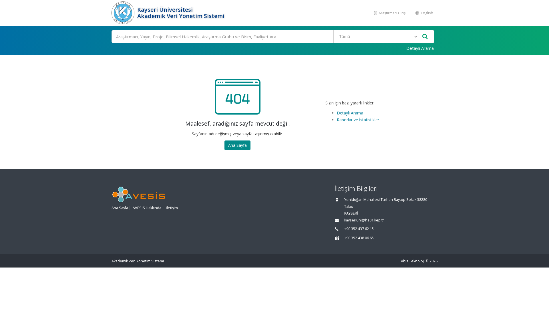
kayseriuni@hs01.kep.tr (364, 220)
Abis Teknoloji (413, 261)
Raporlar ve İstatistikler (358, 119)
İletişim (172, 207)
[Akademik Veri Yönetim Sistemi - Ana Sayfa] (124, 13)
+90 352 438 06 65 (359, 237)
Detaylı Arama (420, 48)
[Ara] (425, 36)
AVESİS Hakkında (147, 207)
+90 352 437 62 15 (359, 228)
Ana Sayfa (237, 145)
